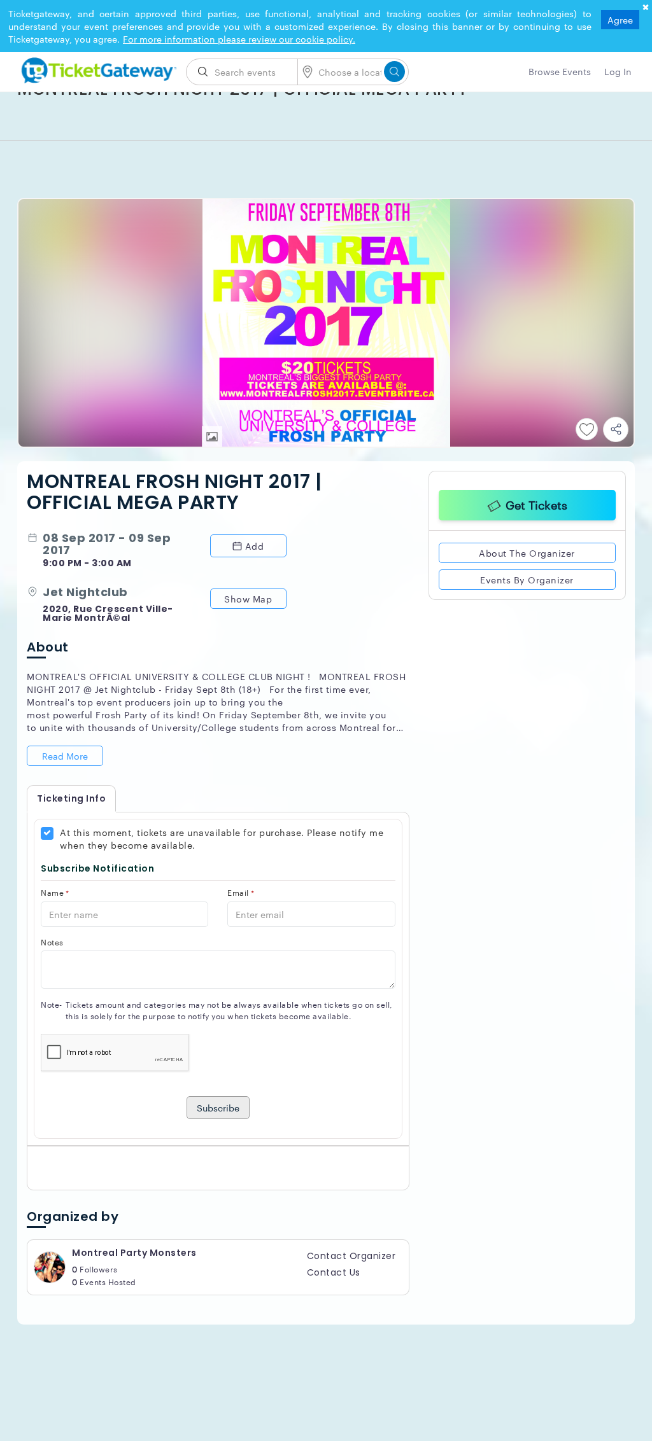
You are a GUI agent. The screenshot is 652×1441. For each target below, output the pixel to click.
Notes (52, 941)
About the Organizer (527, 551)
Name (55, 892)
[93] (97, 68)
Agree (620, 19)
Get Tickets (536, 502)
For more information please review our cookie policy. (239, 38)
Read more (65, 755)
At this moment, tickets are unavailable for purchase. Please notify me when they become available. (221, 838)
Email (240, 892)
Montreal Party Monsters (134, 1252)
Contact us (333, 1272)
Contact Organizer (351, 1256)
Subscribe (218, 1107)
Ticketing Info (71, 798)
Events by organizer (527, 577)
